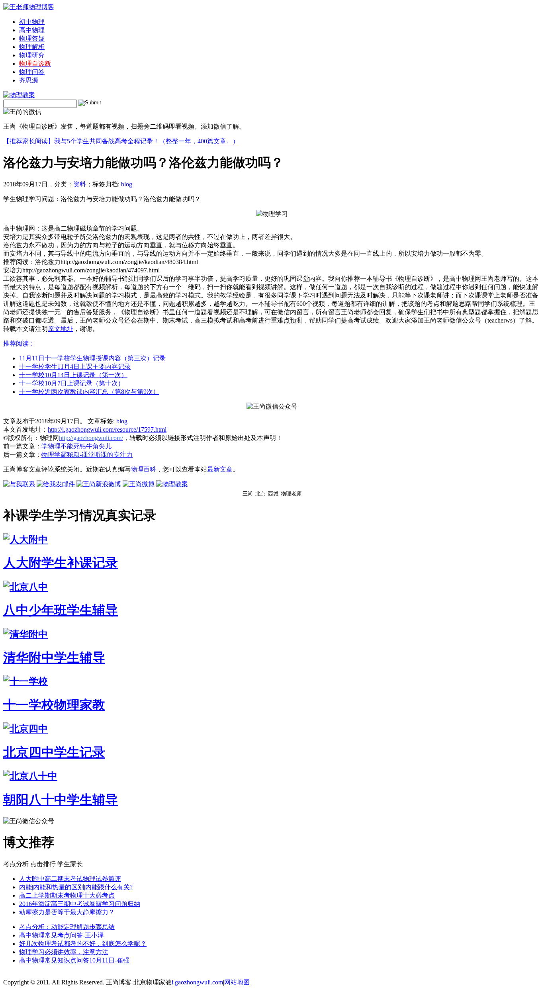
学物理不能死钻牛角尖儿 (76, 446)
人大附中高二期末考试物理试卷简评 (70, 878)
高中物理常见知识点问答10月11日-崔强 (74, 960)
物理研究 (32, 55)
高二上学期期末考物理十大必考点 (67, 895)
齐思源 (28, 80)
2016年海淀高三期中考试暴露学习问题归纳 (79, 903)
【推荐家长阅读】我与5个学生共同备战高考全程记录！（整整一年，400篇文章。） (121, 141)
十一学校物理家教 (54, 705)
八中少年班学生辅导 (60, 610)
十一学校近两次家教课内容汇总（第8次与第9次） (89, 391)
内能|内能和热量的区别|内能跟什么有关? (76, 887)
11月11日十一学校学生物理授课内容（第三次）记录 (92, 358)
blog (126, 184)
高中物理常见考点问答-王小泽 (61, 935)
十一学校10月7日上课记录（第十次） (71, 383)
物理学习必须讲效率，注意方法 (63, 952)
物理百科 (143, 469)
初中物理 (32, 21)
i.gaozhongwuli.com (197, 982)
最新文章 (220, 469)
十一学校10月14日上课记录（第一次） (73, 375)
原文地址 (60, 328)
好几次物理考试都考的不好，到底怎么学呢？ (83, 943)
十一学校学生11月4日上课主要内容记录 (75, 366)
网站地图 (237, 982)
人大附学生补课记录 (60, 563)
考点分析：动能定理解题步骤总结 (67, 926)
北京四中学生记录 (54, 752)
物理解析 (32, 46)
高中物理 (32, 30)
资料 (79, 184)
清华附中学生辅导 (54, 657)
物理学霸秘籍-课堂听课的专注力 (87, 454)
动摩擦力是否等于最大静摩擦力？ (67, 912)
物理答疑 (32, 38)
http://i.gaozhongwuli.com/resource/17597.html (107, 429)
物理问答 (32, 71)
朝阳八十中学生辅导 (60, 799)
